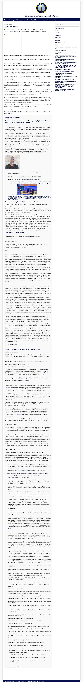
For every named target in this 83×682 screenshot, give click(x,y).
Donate (49, 20)
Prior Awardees (20, 20)
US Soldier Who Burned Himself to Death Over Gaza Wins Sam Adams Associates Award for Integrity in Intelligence (65, 66)
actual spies (24, 521)
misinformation (32, 470)
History (11, 20)
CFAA (9, 493)
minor (30, 473)
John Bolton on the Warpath (14, 232)
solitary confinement (45, 475)
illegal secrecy (41, 356)
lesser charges (43, 525)
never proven (34, 473)
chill (47, 512)
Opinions (7, 452)
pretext (13, 466)
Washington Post (20, 125)
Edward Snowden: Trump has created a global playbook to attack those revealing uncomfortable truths (27, 121)
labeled (30, 418)
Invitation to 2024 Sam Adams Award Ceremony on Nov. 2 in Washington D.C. (66, 62)
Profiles (6, 250)
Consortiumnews (14, 352)
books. (16, 194)
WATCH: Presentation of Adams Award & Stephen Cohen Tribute (64, 90)
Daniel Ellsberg (18, 460)
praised (27, 525)
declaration (42, 480)
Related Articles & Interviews (36, 20)
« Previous (7, 667)
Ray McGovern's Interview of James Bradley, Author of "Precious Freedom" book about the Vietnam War (65, 56)
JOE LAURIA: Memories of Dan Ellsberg (64, 71)
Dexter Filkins (10, 239)
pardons (32, 526)
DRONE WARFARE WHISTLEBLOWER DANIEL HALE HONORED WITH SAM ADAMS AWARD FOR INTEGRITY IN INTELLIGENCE (65, 85)
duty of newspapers (26, 420)
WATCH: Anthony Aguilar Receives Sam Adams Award (66, 47)
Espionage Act (20, 491)
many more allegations (14, 388)
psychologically (36, 512)
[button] (28, 252)
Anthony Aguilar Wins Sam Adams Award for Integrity (65, 52)
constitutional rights (23, 378)
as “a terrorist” (14, 502)
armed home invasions (12, 477)
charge (45, 372)
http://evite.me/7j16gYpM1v (14, 199)
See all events (57, 32)
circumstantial (41, 473)
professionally (20, 512)
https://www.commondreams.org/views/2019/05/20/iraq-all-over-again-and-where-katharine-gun (28, 230)
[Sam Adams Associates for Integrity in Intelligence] (41, 13)
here (35, 475)
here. (16, 344)
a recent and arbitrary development (17, 414)
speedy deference (17, 487)
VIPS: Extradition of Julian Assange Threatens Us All (23, 349)
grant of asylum (45, 371)
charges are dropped (29, 496)
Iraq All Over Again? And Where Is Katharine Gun (22, 202)
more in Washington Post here (37, 152)
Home (5, 20)
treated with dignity (12, 526)
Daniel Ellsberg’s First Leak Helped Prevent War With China (66, 76)
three (20, 560)
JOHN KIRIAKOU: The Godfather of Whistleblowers (63, 73)
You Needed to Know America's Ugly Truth (65, 79)
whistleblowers (45, 445)
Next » (19, 667)
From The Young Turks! (60, 50)
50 (17, 667)
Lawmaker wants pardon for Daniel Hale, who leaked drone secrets (65, 81)
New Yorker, (8, 241)
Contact (56, 20)
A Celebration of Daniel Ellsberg (62, 69)
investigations (22, 473)
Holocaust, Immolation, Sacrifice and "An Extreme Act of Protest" (64, 59)
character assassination (22, 470)
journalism (37, 378)
